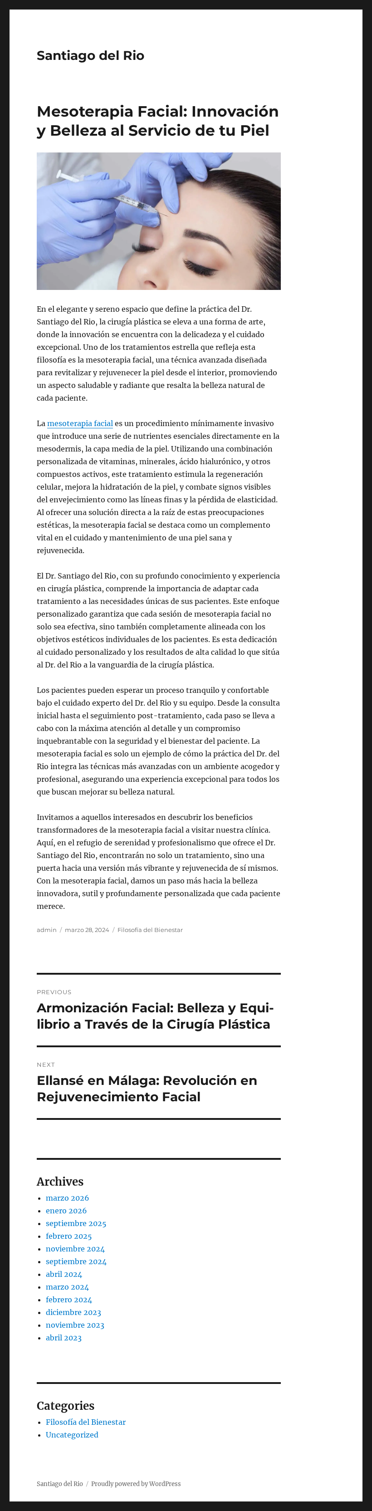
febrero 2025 (69, 1236)
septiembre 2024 (76, 1261)
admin (47, 929)
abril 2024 (64, 1274)
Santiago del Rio (90, 55)
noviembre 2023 (75, 1324)
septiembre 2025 (76, 1223)
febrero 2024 (69, 1299)
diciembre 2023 (73, 1312)
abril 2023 (64, 1337)
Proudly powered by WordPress (136, 1484)
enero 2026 (66, 1210)
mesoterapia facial (80, 423)
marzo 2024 (67, 1286)
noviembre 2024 (75, 1248)
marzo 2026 (67, 1197)
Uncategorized (72, 1434)
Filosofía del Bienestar (150, 929)
